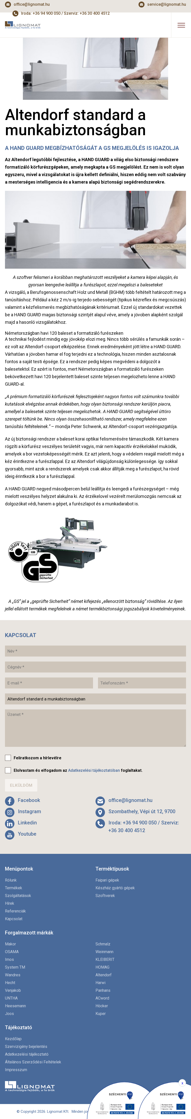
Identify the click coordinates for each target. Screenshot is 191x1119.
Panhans (103, 990)
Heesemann (15, 1006)
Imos (9, 959)
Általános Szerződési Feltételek (33, 1062)
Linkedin (27, 823)
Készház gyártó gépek (115, 888)
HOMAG (102, 967)
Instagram (29, 811)
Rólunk (11, 880)
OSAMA (12, 951)
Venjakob (13, 990)
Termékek (13, 888)
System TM (15, 967)
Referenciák (15, 911)
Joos (9, 1013)
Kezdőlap (13, 1038)
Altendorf (104, 975)
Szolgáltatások (18, 895)
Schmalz (103, 944)
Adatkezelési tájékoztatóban (94, 770)
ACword (102, 998)
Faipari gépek (107, 880)
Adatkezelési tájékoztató (26, 1054)
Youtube (27, 834)
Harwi (100, 982)
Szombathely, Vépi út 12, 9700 (141, 811)
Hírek (9, 903)
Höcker (102, 1006)
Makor (10, 944)
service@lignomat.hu (166, 4)
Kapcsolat (13, 918)
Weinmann (104, 951)
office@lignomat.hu (32, 4)
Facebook (29, 800)
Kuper (101, 1013)
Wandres (12, 975)
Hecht (10, 982)
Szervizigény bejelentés (26, 1046)
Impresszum (16, 1069)
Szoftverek (105, 895)
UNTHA (11, 998)
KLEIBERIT (105, 959)
